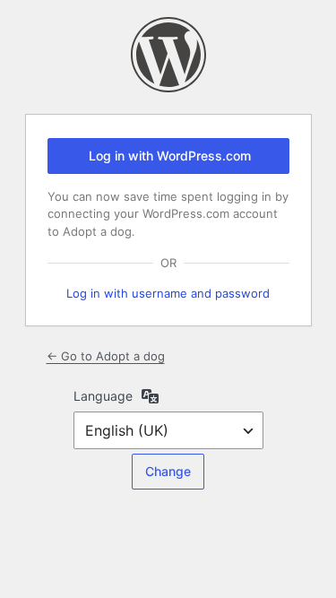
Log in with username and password (168, 293)
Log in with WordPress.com (170, 155)
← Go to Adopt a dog (106, 356)
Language (103, 395)
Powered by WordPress (168, 54)
